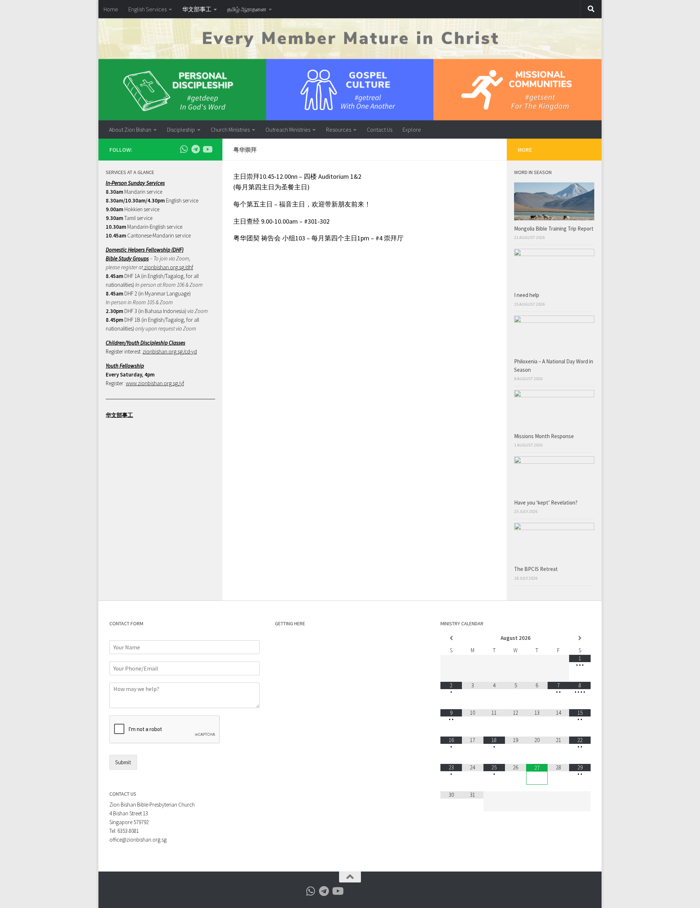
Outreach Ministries (287, 129)
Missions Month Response (544, 436)
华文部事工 (196, 9)
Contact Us (379, 129)
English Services (147, 9)
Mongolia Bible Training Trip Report (554, 228)
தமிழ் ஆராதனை (247, 9)
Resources (338, 129)
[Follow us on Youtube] (207, 149)
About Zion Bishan (130, 129)
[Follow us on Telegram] (195, 149)
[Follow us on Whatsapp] (183, 149)
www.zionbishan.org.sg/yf (155, 383)
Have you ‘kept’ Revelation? (546, 502)
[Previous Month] (451, 638)
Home (111, 9)
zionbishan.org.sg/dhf (168, 267)
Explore (411, 129)
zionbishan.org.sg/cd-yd (170, 351)
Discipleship (181, 129)
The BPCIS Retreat (536, 568)
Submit (123, 762)
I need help (526, 294)
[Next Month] (580, 638)
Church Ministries (230, 129)
